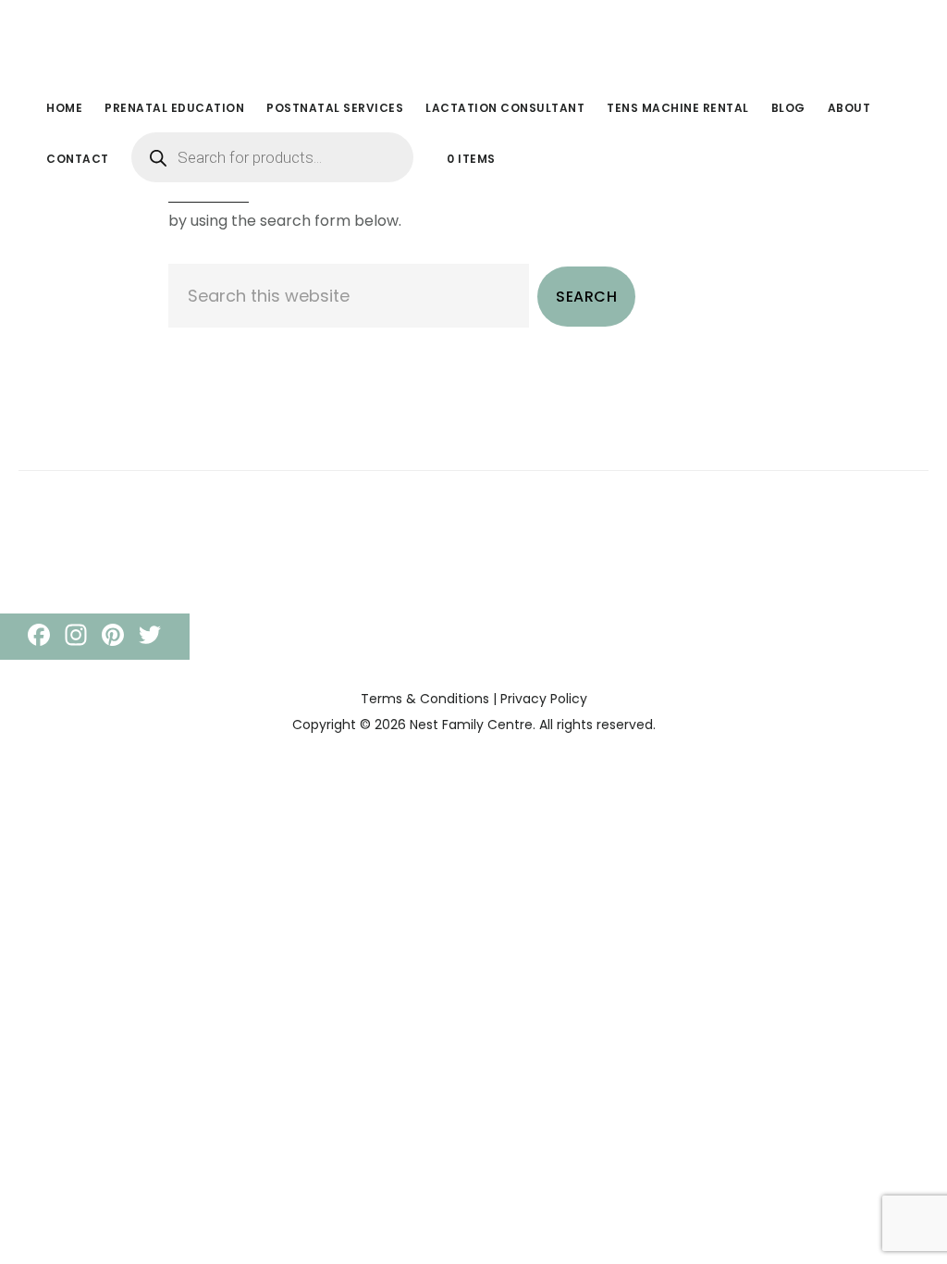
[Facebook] (38, 637)
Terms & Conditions (425, 698)
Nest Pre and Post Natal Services (175, 40)
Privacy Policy (543, 698)
